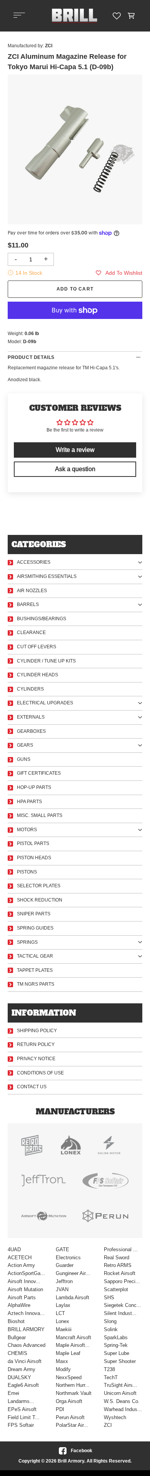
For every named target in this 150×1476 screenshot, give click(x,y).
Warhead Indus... (123, 1409)
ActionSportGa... (26, 1273)
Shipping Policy (37, 1030)
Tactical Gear (35, 956)
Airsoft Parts (22, 1297)
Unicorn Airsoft (120, 1393)
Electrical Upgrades (45, 703)
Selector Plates (38, 885)
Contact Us (32, 1086)
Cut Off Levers (36, 646)
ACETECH (20, 1257)
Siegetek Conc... (122, 1305)
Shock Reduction (39, 900)
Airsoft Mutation (25, 1289)
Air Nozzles (32, 590)
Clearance (31, 632)
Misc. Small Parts (39, 815)
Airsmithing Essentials (47, 576)
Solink (111, 1329)
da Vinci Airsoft (25, 1361)
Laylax (63, 1305)
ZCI (108, 1425)
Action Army (21, 1265)
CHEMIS (17, 1353)
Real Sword (116, 1257)
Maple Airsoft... (73, 1345)
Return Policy (36, 1044)
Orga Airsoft (69, 1401)
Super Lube (116, 1353)
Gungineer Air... (73, 1273)
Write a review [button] (75, 450)
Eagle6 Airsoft (23, 1385)
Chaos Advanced (26, 1345)
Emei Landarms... (21, 1397)
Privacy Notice (36, 1058)
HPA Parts (29, 801)
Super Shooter (120, 1361)
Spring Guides (35, 928)
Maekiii (64, 1329)
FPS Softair (21, 1425)
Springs (27, 942)
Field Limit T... (24, 1417)
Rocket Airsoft (119, 1273)
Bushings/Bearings (41, 618)
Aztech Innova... (26, 1313)
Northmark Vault (74, 1393)
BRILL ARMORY (26, 1329)
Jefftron (64, 1281)
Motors (27, 829)
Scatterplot (116, 1289)
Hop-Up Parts (34, 787)
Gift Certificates (39, 773)
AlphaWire (19, 1305)
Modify (63, 1369)
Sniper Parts (33, 913)
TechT (111, 1377)
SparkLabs (116, 1337)
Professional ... (121, 1249)
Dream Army (21, 1369)
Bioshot (16, 1321)
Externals (31, 717)
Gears (25, 745)
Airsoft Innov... (24, 1281)
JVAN (62, 1289)
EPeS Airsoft (22, 1409)
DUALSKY (19, 1377)
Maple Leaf (68, 1353)
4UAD (14, 1249)
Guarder (64, 1265)
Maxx (62, 1361)
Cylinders (30, 689)
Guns (23, 759)
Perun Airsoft (70, 1417)
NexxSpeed (69, 1377)
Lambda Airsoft (72, 1297)
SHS (109, 1297)
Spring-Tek (116, 1345)
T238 (109, 1369)
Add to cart (75, 289)
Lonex (62, 1321)
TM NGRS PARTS (35, 984)
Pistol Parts (33, 843)
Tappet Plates (35, 970)
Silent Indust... (120, 1313)
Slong (110, 1321)
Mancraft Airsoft (73, 1337)
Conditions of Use (40, 1073)
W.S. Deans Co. (122, 1401)
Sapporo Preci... (122, 1281)
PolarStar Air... (72, 1425)
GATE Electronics (68, 1253)
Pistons (27, 872)
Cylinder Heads (37, 674)
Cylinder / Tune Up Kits (46, 661)
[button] (131, 16)
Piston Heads (34, 857)
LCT (60, 1313)
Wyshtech (115, 1417)
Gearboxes (31, 731)
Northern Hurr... (73, 1385)
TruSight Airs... (120, 1385)
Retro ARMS (118, 1265)
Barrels (28, 604)
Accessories (33, 562)
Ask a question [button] (75, 469)
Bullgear (17, 1337)
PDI (60, 1409)
